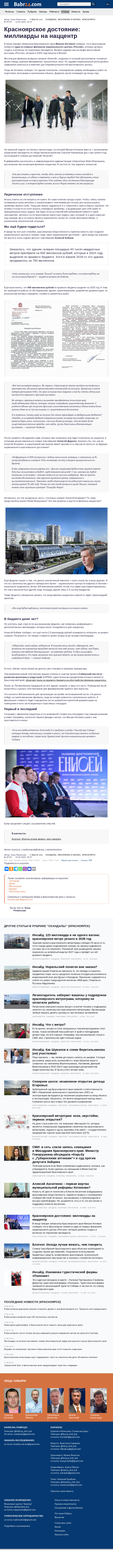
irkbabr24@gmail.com (70, 1449)
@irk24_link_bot (68, 1446)
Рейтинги (54, 11)
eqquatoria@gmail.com (25, 1510)
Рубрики (32, 11)
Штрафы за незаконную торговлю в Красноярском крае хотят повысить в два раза (43, 1349)
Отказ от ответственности (67, 1500)
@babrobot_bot (21, 1507)
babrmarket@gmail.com (25, 1520)
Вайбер (13, 889)
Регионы (9, 11)
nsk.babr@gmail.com (70, 1473)
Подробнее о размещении (17, 1526)
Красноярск (88, 19)
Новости (75, 11)
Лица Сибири (15, 1380)
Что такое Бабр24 (63, 1513)
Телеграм (14, 881)
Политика (65, 1073)
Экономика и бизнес (69, 19)
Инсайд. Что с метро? (48, 1024)
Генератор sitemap (67, 1544)
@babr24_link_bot (23, 1431)
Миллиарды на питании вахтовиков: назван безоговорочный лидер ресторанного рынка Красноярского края (55, 1341)
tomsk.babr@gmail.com (71, 1485)
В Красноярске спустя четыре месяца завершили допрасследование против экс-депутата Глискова (51, 1333)
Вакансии (59, 1517)
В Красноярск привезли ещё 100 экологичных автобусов (30, 1317)
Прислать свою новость (62, 1491)
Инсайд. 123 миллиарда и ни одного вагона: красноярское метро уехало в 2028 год (66, 936)
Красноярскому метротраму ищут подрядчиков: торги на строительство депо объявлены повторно (50, 1357)
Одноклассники (17, 891)
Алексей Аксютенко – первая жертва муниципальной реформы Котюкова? (61, 1185)
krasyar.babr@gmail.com (20, 899)
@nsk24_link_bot (69, 1470)
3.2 (21, 1544)
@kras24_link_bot (69, 1458)
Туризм (64, 1293)
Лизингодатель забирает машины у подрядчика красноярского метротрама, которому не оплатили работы (69, 998)
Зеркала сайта (62, 1534)
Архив (86, 11)
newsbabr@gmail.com (24, 1434)
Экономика (61, 1016)
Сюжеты (21, 11)
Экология (65, 987)
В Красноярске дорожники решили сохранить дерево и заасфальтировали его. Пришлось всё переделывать (55, 1309)
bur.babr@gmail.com (70, 1437)
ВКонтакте (15, 886)
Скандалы (50, 19)
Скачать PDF (86, 860)
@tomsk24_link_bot (70, 1482)
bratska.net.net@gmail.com (27, 1444)
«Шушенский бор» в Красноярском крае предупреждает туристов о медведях (40, 1365)
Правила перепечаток (65, 1504)
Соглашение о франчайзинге (69, 1508)
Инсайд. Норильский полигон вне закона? (64, 967)
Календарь (60, 1531)
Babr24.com (37, 19)
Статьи (65, 11)
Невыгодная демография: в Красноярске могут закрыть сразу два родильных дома (43, 1325)
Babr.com (27, 4)
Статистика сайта (63, 1523)
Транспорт (65, 959)
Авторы (43, 11)
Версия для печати (69, 860)
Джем (12, 883)
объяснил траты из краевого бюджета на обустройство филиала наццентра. (66, 680)
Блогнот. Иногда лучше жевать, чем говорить (36, 839)
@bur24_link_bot (69, 1434)
